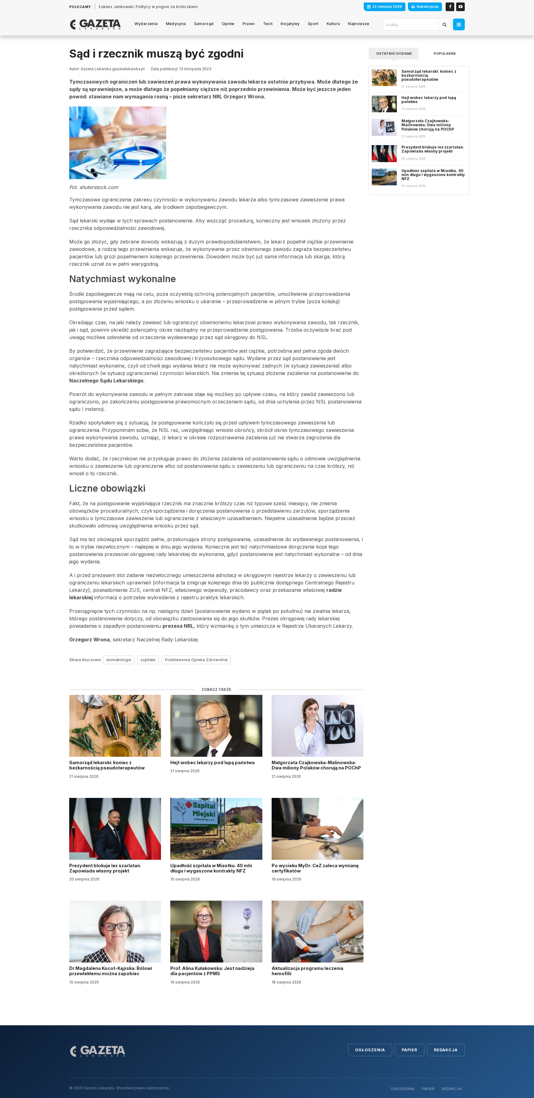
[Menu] (459, 24)
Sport (313, 23)
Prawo (249, 23)
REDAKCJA (452, 1089)
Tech (268, 23)
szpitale (148, 659)
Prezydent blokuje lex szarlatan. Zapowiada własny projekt (105, 868)
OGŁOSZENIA (402, 1089)
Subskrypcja (428, 6)
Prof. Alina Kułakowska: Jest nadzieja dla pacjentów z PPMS (212, 971)
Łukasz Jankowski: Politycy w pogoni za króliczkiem (148, 6)
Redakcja (446, 1050)
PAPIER (428, 1089)
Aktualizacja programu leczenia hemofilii (307, 971)
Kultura (333, 23)
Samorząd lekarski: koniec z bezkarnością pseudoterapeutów (107, 765)
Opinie (228, 23)
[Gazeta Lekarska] (95, 24)
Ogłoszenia (370, 1050)
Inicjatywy (290, 23)
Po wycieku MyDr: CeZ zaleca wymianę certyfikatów (315, 868)
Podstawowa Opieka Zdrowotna (196, 659)
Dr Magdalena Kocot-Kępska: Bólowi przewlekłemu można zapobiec (110, 971)
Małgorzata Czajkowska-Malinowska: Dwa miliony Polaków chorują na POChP (316, 765)
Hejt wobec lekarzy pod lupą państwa (213, 762)
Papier (409, 1050)
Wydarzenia (146, 23)
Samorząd (204, 23)
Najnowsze (358, 23)
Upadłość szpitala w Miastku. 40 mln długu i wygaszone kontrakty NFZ (211, 868)
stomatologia (118, 659)
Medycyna (176, 23)
